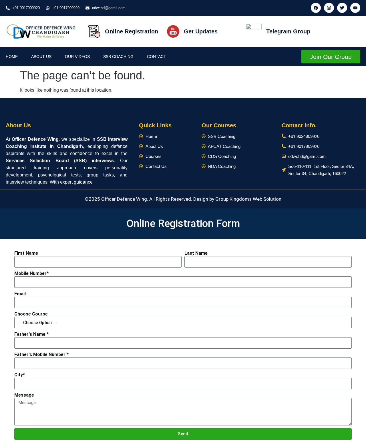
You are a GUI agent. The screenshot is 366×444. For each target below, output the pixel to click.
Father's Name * (31, 334)
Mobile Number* (31, 273)
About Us (41, 56)
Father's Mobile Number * (41, 354)
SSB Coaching (118, 56)
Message (24, 395)
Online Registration (131, 31)
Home (12, 56)
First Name (26, 253)
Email (20, 293)
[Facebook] (316, 8)
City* (19, 374)
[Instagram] (329, 8)
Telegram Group (288, 31)
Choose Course (31, 314)
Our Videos (77, 56)
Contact (156, 56)
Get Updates (201, 31)
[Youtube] (355, 8)
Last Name (196, 253)
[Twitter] (342, 8)
